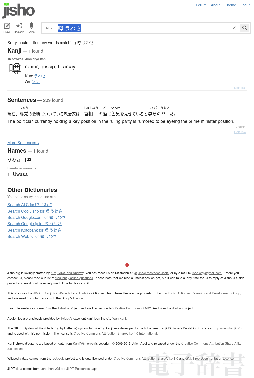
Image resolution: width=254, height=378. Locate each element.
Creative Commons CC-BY (132, 308)
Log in (245, 4)
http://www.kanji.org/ (228, 328)
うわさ (40, 76)
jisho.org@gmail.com (207, 272)
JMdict (37, 293)
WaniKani (119, 318)
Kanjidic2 (50, 293)
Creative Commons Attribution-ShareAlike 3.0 (146, 358)
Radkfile (84, 293)
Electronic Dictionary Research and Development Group (201, 293)
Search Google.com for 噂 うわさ (36, 217)
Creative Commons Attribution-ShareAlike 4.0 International (115, 333)
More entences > (23, 142)
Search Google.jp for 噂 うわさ (34, 223)
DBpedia (58, 358)
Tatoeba (63, 308)
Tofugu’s (66, 318)
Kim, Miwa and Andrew (67, 272)
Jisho (18, 11)
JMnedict (65, 293)
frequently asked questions (74, 277)
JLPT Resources (78, 368)
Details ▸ (240, 87)
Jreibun (240, 126)
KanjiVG (79, 343)
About (215, 4)
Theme (230, 4)
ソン (36, 81)
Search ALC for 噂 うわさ (29, 204)
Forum (201, 4)
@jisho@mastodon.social (151, 272)
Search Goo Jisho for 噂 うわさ (34, 211)
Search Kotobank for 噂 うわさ (34, 230)
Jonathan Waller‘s (53, 368)
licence (78, 298)
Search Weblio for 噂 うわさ (32, 236)
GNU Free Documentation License (209, 358)
